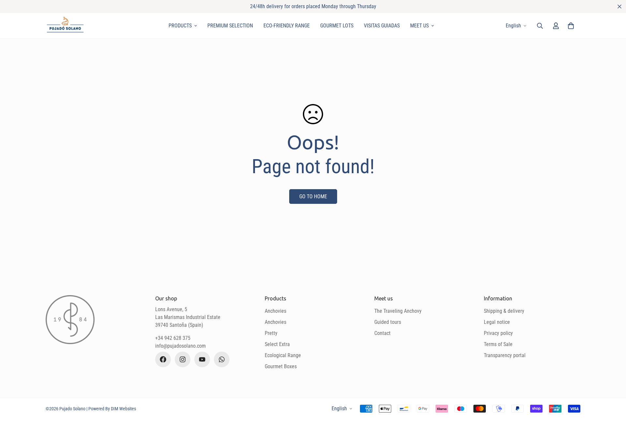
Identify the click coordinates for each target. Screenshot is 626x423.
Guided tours (387, 322)
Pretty (271, 333)
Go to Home (313, 196)
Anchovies (275, 311)
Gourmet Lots (336, 26)
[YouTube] (202, 359)
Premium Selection (230, 26)
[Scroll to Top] (613, 387)
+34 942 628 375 (172, 338)
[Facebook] (163, 359)
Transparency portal (505, 355)
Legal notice (497, 322)
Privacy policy (498, 333)
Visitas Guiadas (382, 26)
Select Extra (277, 344)
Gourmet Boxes (281, 366)
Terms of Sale (498, 344)
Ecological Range (283, 355)
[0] (570, 25)
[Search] (539, 26)
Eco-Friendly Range (286, 26)
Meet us (419, 26)
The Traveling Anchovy (398, 311)
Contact (382, 333)
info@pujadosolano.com (180, 346)
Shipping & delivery (504, 311)
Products (180, 26)
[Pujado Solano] (65, 25)
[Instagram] (182, 359)
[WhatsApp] (222, 359)
